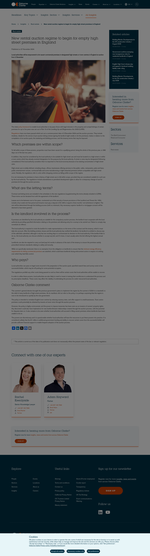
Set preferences (93, 551)
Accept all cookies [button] (57, 551)
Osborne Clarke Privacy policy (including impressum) (47, 546)
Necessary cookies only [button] (76, 551)
